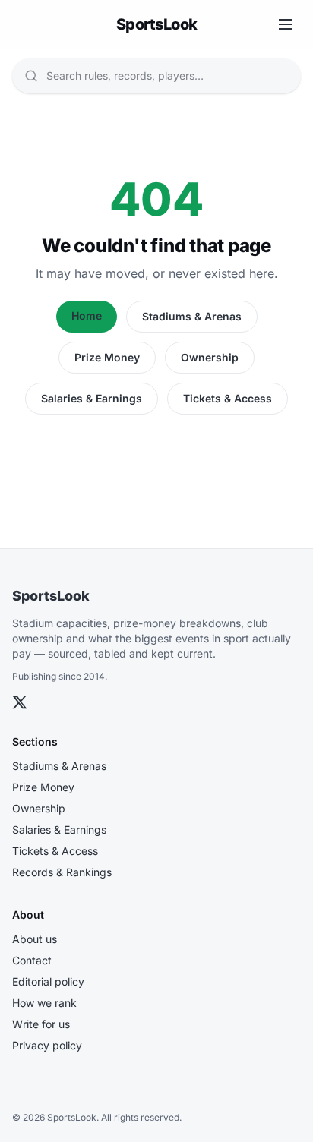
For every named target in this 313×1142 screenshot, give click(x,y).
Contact (32, 960)
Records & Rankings (62, 872)
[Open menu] (285, 24)
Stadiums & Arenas (192, 316)
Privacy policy (47, 1045)
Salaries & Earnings (91, 398)
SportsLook (51, 596)
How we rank (44, 1002)
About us (34, 938)
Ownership (210, 357)
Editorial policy (48, 981)
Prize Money (107, 357)
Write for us (41, 1023)
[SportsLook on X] (19, 702)
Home (86, 315)
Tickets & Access (227, 398)
